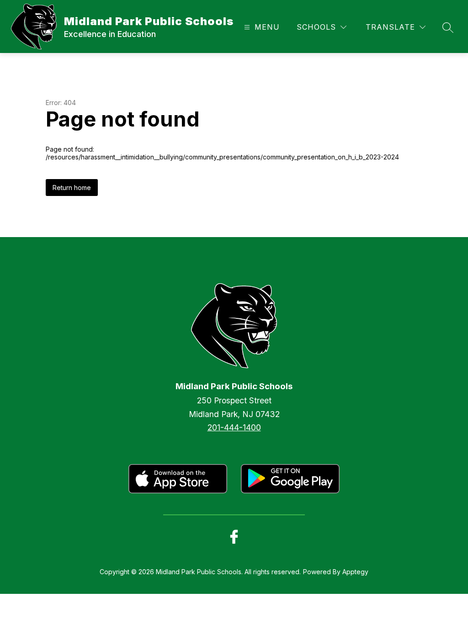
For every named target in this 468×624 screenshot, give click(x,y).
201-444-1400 (234, 427)
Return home (72, 187)
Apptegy (355, 572)
